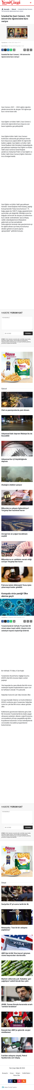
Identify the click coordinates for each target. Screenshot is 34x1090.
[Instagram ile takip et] (19, 1081)
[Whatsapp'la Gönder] (11, 50)
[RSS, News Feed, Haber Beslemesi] (24, 1081)
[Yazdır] (14, 50)
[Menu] (31, 3)
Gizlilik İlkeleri (26, 1073)
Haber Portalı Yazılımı (10, 1087)
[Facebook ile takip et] (10, 1081)
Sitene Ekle (16, 1075)
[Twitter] (5, 50)
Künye (12, 1073)
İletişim (18, 1073)
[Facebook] (2, 50)
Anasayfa (6, 9)
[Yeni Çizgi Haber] (10, 2)
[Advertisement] (17, 76)
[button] (24, 50)
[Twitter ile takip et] (15, 1081)
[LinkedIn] (8, 50)
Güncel (14, 9)
